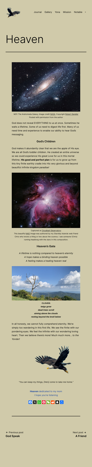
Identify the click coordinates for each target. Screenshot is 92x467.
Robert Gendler (71, 114)
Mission (67, 12)
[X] (35, 402)
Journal (38, 12)
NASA (52, 114)
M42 (28, 233)
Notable (78, 12)
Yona (57, 12)
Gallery (48, 12)
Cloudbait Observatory (51, 230)
